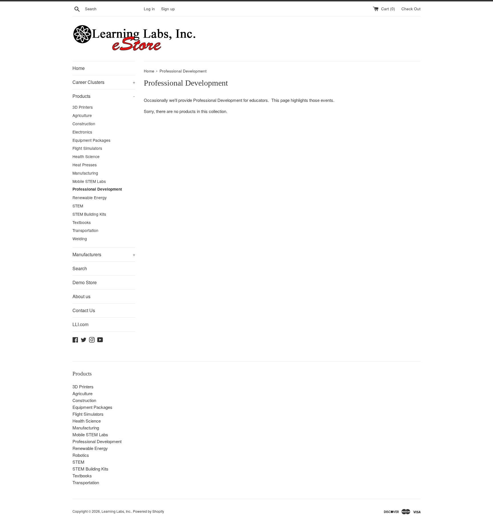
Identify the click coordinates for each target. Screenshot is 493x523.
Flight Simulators (87, 148)
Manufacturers (103, 254)
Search (79, 268)
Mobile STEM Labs (89, 181)
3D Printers (82, 107)
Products (103, 96)
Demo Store (84, 282)
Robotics (80, 455)
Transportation (85, 230)
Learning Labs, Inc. (116, 511)
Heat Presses (84, 164)
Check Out (411, 8)
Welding (79, 238)
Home (78, 68)
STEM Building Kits (89, 214)
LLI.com (80, 324)
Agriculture (82, 115)
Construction (83, 123)
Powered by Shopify (148, 511)
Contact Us (83, 310)
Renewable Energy (89, 197)
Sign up (168, 8)
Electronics (82, 132)
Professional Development (97, 189)
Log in (149, 8)
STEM (77, 206)
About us (81, 296)
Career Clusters (103, 82)
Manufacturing (85, 173)
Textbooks (81, 222)
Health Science (86, 156)
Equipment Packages (91, 140)
